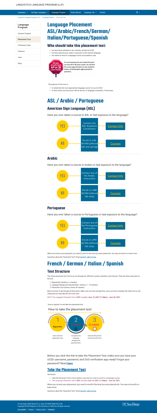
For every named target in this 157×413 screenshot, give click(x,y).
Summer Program (24, 33)
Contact (102, 12)
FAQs (20, 63)
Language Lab (89, 12)
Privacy (31, 409)
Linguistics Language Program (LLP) (40, 4)
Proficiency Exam (24, 45)
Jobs (20, 57)
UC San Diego (129, 6)
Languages (22, 12)
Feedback (51, 409)
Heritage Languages (39, 12)
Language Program (58, 12)
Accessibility (22, 409)
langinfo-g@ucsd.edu (88, 257)
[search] (138, 12)
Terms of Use (40, 409)
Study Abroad (76, 12)
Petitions (21, 51)
